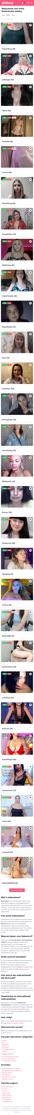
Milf (3, 1042)
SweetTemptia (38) (9, 296)
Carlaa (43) (6, 821)
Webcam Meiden (7, 1073)
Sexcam (4, 1040)
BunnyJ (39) (7, 512)
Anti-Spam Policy (26, 1106)
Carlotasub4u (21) (9, 790)
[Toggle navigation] (31, 2)
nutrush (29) (7, 172)
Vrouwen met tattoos (8, 1059)
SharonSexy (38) (8, 49)
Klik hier (9, 1033)
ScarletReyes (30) (9, 759)
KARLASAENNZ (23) (10, 883)
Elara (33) (6, 358)
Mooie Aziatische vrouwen (10, 1056)
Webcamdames (6, 1095)
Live (3, 15)
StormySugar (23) (9, 420)
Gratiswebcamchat (8, 1049)
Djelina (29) (6, 111)
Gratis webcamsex (7, 1087)
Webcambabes (6, 1097)
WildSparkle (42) (8, 481)
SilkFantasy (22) (8, 265)
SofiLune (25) (7, 729)
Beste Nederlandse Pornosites (11, 1068)
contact (7, 1021)
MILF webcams (6, 1099)
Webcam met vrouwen (9, 1077)
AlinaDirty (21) (7, 574)
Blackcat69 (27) (8, 636)
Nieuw (8, 15)
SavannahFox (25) (9, 667)
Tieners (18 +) (7, 1054)
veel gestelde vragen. (17, 1023)
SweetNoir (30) (8, 389)
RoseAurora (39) (8, 543)
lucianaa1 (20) (7, 852)
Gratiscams (5, 1047)
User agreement (17, 1106)
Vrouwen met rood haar (9, 1061)
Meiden (4, 1051)
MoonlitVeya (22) (8, 203)
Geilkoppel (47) (8, 80)
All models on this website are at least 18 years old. (17, 1108)
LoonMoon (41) (8, 698)
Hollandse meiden (7, 1101)
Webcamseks (6, 1093)
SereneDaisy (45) (9, 450)
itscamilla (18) (7, 141)
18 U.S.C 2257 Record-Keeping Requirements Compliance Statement (17, 1111)
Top (13, 15)
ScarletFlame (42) (9, 234)
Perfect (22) (6, 605)
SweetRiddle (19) (9, 327)
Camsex (4, 1091)
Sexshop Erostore (7, 1079)
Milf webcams (6, 1075)
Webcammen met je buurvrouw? (12, 1070)
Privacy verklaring (7, 1106)
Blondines (5, 1045)
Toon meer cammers (17, 890)
